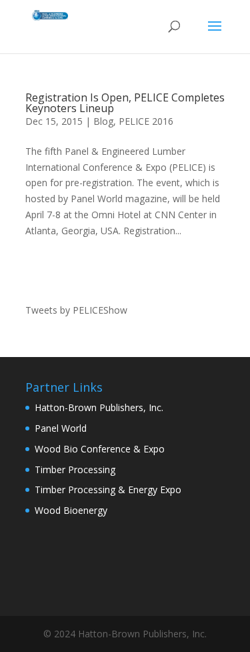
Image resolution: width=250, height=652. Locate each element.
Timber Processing (75, 469)
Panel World (61, 428)
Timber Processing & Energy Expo (108, 489)
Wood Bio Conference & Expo (100, 448)
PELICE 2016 (146, 121)
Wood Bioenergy (71, 510)
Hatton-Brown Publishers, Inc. (99, 407)
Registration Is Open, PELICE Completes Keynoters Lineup (125, 102)
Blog (103, 121)
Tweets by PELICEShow (76, 310)
